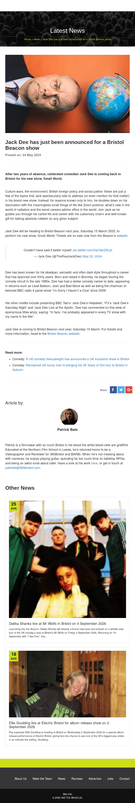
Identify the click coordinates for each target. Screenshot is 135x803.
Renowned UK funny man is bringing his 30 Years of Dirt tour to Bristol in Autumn (70, 367)
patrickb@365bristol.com (22, 467)
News (61, 778)
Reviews (77, 778)
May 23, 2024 (92, 256)
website (122, 235)
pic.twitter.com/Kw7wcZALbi (92, 250)
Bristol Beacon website (63, 333)
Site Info (67, 794)
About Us (21, 778)
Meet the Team (42, 778)
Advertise (95, 778)
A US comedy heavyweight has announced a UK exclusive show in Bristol (77, 358)
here (94, 463)
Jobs (110, 778)
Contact (125, 778)
